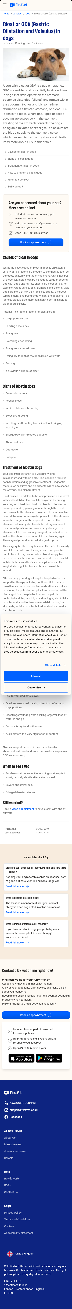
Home (6, 13)
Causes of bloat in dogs (22, 152)
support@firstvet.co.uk (24, 1110)
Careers (8, 1158)
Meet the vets (12, 1144)
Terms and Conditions (17, 1219)
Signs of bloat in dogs (20, 158)
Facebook (16, 1117)
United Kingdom (24, 1253)
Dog (28, 13)
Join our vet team (15, 1151)
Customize (34, 687)
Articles (17, 13)
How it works (12, 1178)
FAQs (7, 1185)
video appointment (23, 809)
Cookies (9, 1226)
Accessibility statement (18, 1233)
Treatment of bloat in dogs (23, 165)
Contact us (10, 1192)
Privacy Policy (12, 1212)
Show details (53, 665)
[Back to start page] (18, 5)
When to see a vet (18, 179)
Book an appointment (33, 242)
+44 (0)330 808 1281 (23, 1103)
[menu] (5, 5)
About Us (10, 1137)
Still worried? (15, 186)
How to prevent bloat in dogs (25, 172)
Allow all (36, 676)
